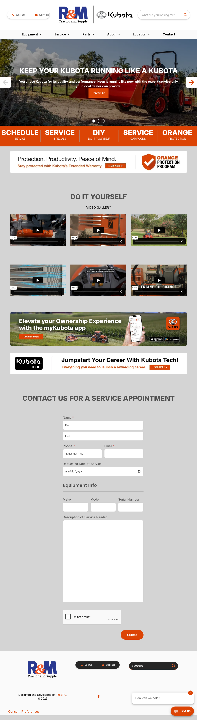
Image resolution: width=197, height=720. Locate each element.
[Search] (173, 666)
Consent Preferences (23, 711)
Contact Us (98, 93)
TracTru (61, 694)
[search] (186, 14)
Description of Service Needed (85, 517)
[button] (18, 15)
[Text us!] (182, 711)
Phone (69, 446)
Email (115, 446)
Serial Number (128, 499)
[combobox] (164, 14)
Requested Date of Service (82, 464)
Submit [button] (132, 635)
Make (67, 499)
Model (94, 499)
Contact (169, 34)
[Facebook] (98, 697)
